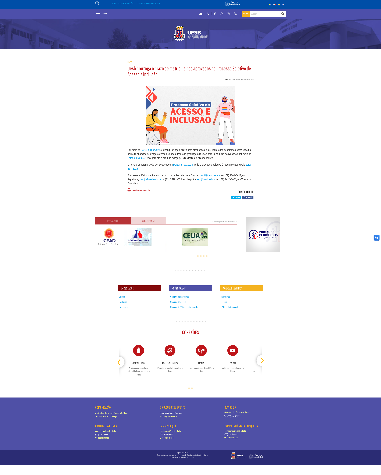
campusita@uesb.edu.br (105, 431)
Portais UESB (112, 220)
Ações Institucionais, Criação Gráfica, (111, 413)
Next (259, 359)
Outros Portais (148, 220)
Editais (122, 296)
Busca (245, 14)
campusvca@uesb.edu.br (235, 431)
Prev (121, 359)
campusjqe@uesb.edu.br (170, 431)
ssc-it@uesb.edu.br (210, 175)
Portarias (123, 302)
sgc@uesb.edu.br (206, 179)
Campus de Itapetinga (179, 296)
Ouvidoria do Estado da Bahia (236, 412)
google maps (103, 437)
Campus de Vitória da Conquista (184, 307)
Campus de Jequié (178, 302)
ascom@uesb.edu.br (168, 416)
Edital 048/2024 (136, 157)
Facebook (248, 197)
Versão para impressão (141, 191)
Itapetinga (225, 296)
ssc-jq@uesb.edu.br (150, 179)
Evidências (123, 307)
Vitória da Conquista (230, 307)
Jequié (224, 302)
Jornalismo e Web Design (106, 416)
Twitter (237, 197)
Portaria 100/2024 (150, 149)
